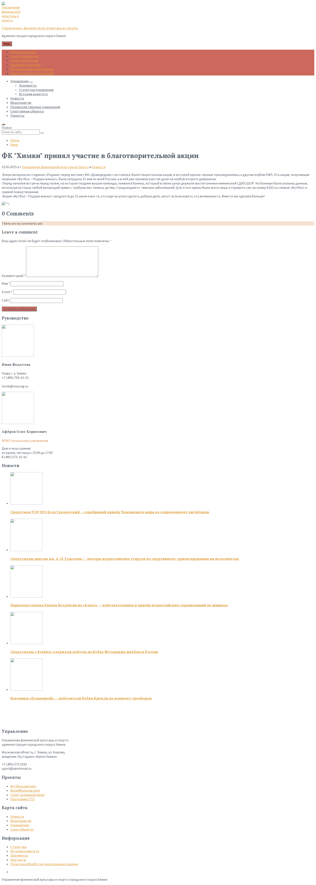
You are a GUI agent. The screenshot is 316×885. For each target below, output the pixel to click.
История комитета (24, 851)
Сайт (5, 300)
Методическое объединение (32, 69)
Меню (6, 44)
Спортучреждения (24, 60)
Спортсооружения (24, 56)
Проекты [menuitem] (17, 115)
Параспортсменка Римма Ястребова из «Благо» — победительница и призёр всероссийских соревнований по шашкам (119, 605)
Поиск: (7, 127)
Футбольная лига (23, 786)
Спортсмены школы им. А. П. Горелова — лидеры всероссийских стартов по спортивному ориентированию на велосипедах (124, 558)
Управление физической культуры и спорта (40, 28)
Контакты (18, 859)
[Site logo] (12, 20)
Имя (6, 283)
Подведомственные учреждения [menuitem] (35, 107)
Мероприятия (20, 821)
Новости (98, 167)
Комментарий (13, 275)
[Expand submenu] (31, 82)
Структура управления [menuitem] (36, 90)
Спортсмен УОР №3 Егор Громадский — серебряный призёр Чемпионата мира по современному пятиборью (109, 512)
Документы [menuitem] (28, 85)
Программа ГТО (22, 799)
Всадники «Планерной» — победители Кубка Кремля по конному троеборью (81, 698)
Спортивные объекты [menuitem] (27, 111)
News (14, 144)
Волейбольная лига (25, 790)
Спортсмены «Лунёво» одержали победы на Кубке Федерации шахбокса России (84, 652)
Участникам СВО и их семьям (32, 73)
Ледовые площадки (25, 65)
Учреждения (19, 825)
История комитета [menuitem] (33, 94)
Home (14, 140)
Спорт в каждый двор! (27, 795)
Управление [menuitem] (19, 81)
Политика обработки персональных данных (44, 864)
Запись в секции (23, 52)
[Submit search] (42, 133)
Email (7, 292)
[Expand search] (3, 124)
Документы (19, 855)
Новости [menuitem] (17, 98)
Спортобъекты (21, 829)
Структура (18, 847)
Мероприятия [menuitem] (20, 102)
